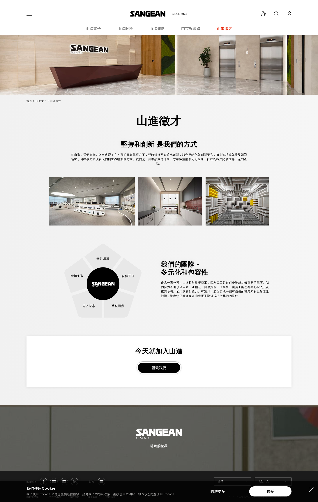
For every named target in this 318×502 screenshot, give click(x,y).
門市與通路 (190, 28)
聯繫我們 (159, 368)
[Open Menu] (29, 13)
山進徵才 (224, 28)
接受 (270, 491)
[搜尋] (276, 13)
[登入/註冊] (289, 13)
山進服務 (125, 28)
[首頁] (159, 14)
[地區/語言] (262, 13)
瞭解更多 (218, 491)
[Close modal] (311, 489)
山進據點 (157, 28)
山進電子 (93, 28)
